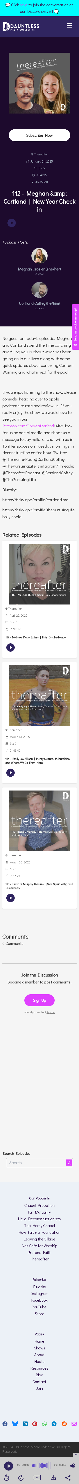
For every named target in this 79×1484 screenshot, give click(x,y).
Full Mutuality (39, 1212)
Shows (39, 1348)
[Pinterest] (34, 1424)
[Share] (67, 1477)
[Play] (8, 1466)
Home (39, 1341)
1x (37, 1477)
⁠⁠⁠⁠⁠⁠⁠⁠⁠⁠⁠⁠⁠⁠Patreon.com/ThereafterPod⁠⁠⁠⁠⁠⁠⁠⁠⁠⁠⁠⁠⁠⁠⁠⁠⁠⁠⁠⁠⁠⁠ (28, 425)
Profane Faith (39, 1252)
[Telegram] (54, 1424)
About (39, 1354)
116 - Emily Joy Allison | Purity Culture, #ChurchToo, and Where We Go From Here (37, 761)
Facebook (39, 1300)
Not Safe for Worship (39, 1245)
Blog (39, 1374)
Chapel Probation (39, 1205)
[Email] (74, 1424)
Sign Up (39, 1000)
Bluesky (39, 1286)
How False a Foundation (39, 1232)
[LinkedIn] (25, 1424)
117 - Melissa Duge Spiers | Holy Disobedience (35, 637)
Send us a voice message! (75, 325)
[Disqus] (39, 1082)
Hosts (39, 1361)
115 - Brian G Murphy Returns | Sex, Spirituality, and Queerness (39, 886)
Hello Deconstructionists (39, 1218)
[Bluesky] (15, 1424)
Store (39, 1313)
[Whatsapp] (44, 1424)
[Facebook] (4, 1424)
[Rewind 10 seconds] (7, 1478)
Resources (39, 1368)
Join (39, 1388)
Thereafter (39, 1259)
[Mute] (72, 1466)
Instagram (39, 1293)
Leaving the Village (39, 1239)
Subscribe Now (39, 135)
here (23, 4)
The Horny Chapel (39, 1225)
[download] (53, 1477)
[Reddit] (64, 1424)
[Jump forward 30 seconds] (21, 1478)
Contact (39, 1381)
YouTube (39, 1306)
